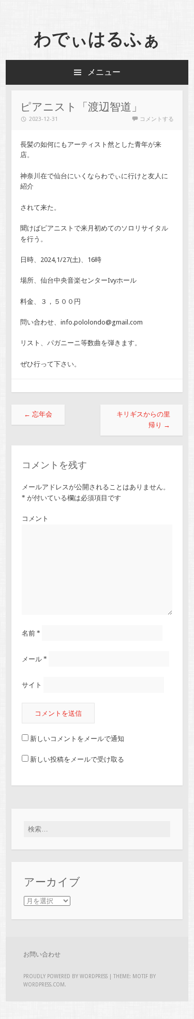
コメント (35, 518)
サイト (32, 685)
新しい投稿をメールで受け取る (77, 759)
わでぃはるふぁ (97, 38)
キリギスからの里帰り (143, 419)
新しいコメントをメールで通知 (77, 739)
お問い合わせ (42, 954)
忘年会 (38, 414)
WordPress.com (44, 984)
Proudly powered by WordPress (65, 976)
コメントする (157, 119)
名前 (31, 633)
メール (34, 659)
